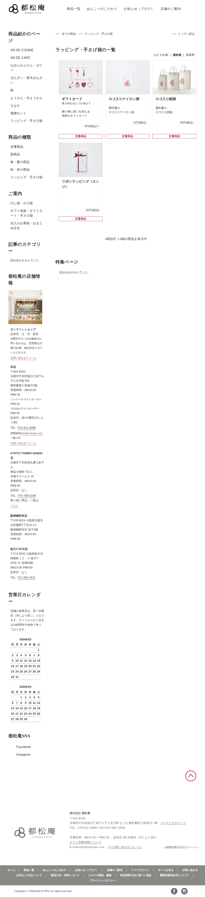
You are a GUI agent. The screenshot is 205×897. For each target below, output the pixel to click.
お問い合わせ (190, 869)
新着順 (190, 54)
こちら (14, 505)
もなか (15, 105)
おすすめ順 (161, 54)
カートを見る (166, 869)
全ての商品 (69, 33)
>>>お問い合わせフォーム (125, 847)
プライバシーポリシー (102, 880)
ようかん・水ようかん (26, 98)
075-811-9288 (27, 427)
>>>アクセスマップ (173, 823)
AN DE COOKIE (22, 50)
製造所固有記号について (174, 875)
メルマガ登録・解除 (100, 875)
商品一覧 (73, 8)
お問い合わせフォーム (23, 357)
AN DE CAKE (20, 57)
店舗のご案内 (171, 8)
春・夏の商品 (20, 162)
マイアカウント (140, 869)
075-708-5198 (27, 495)
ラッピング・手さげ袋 (26, 120)
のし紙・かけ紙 (21, 203)
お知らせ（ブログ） (139, 8)
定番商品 (16, 146)
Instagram (23, 754)
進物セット (18, 113)
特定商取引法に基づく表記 (135, 875)
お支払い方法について (29, 875)
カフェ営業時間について (86, 842)
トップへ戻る (186, 33)
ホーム (11, 869)
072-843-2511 (27, 577)
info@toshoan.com (32, 433)
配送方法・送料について (65, 875)
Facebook (23, 747)
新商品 (15, 154)
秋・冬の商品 (20, 169)
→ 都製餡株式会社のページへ (180, 847)
